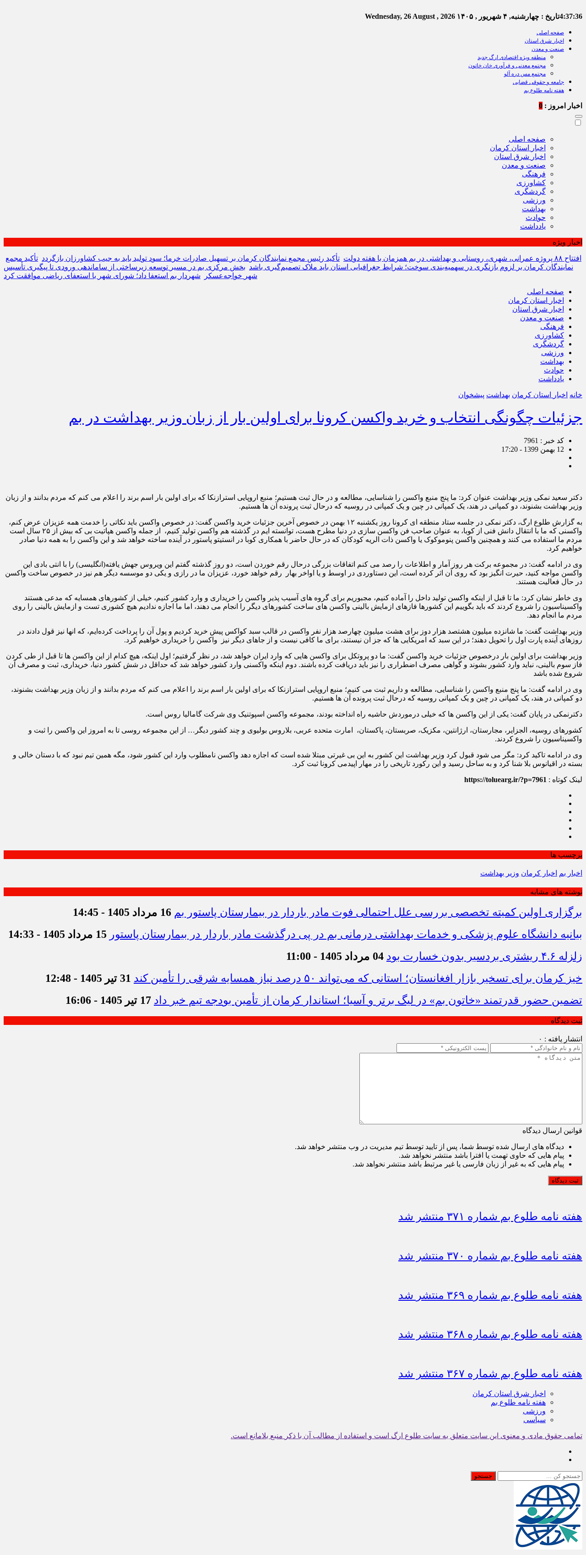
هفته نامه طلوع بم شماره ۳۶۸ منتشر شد (490, 1334)
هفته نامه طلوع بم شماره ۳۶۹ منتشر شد (490, 1295)
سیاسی (534, 1420)
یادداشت (533, 226)
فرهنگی (534, 174)
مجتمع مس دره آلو (525, 74)
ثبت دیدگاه (565, 1180)
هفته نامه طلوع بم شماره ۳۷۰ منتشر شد (490, 1256)
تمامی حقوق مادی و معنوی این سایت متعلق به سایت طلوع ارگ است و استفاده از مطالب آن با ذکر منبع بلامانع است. (406, 1436)
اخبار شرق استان (544, 41)
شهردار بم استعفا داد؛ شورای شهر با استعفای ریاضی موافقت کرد (102, 275)
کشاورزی (531, 182)
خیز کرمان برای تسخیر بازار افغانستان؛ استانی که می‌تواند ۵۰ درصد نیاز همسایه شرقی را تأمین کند (358, 978)
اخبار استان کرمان (518, 148)
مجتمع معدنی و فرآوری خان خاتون (507, 65)
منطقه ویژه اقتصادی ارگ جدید (511, 57)
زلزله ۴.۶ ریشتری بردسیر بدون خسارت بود (484, 956)
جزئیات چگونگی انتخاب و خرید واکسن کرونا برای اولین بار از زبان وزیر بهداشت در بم (325, 417)
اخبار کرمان (539, 873)
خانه (576, 395)
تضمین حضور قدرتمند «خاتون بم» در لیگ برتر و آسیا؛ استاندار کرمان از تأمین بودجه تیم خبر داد (368, 1000)
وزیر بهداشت (499, 873)
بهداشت (534, 209)
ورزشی (534, 200)
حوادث (536, 217)
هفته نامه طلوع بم (544, 90)
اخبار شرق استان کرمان (509, 1393)
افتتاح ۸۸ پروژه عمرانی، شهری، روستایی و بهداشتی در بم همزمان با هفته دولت (462, 258)
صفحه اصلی (550, 32)
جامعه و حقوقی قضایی (538, 82)
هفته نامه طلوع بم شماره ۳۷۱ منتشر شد (490, 1216)
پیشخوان (471, 395)
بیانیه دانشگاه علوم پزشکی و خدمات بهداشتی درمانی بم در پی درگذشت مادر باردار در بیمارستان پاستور (345, 934)
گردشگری (530, 191)
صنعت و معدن (548, 49)
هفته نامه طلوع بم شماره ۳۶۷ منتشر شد (490, 1374)
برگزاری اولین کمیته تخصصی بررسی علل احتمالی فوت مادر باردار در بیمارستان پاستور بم (378, 912)
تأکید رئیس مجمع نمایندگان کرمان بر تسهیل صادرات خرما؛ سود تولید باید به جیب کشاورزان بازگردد (191, 258)
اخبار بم (570, 873)
